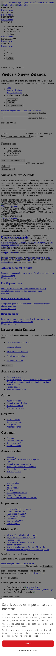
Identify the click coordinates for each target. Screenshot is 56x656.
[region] (28, 627)
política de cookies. (30, 636)
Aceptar (28, 643)
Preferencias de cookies (28, 650)
